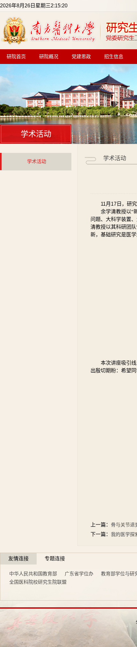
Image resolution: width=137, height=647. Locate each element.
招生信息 (113, 56)
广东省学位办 (79, 573)
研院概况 (48, 56)
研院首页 (16, 56)
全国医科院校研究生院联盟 (38, 582)
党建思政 (81, 56)
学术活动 (36, 161)
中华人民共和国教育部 (33, 573)
